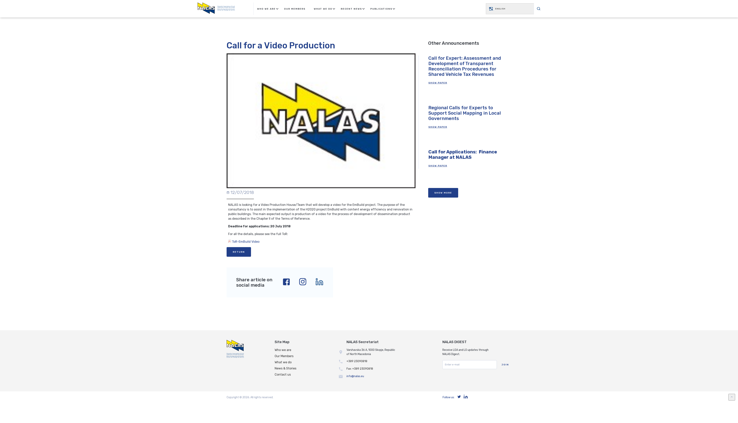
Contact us (283, 374)
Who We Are (266, 8)
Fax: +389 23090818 (360, 368)
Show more (443, 192)
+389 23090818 (357, 361)
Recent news (351, 8)
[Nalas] (216, 8)
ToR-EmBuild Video (245, 241)
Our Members (294, 8)
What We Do (323, 8)
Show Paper (437, 82)
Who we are (283, 350)
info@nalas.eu (355, 376)
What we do (283, 362)
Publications (381, 8)
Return (239, 252)
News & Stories (285, 368)
